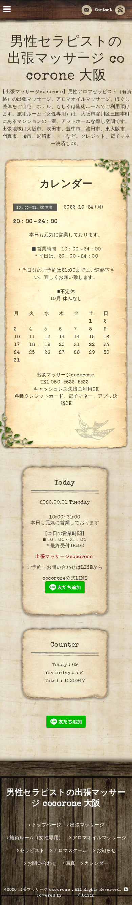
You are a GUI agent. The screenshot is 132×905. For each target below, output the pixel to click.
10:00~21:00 (65, 517)
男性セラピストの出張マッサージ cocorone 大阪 (66, 59)
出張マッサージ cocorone (45, 890)
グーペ (69, 896)
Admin (88, 896)
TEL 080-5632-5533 (64, 382)
